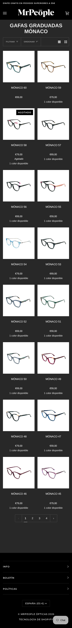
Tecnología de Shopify (36, 619)
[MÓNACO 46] (19, 472)
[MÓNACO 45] (53, 472)
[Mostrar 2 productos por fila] (66, 42)
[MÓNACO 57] (53, 124)
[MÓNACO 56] (19, 185)
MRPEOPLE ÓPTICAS (34, 614)
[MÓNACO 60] (19, 66)
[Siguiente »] (53, 518)
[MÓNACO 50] (19, 358)
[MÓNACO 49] (53, 358)
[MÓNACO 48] (19, 415)
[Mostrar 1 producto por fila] (59, 42)
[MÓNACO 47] (53, 415)
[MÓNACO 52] (19, 300)
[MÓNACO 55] (53, 185)
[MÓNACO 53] (53, 243)
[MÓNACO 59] (53, 66)
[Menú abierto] (8, 13)
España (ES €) (34, 603)
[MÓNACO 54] (19, 243)
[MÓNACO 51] (53, 300)
